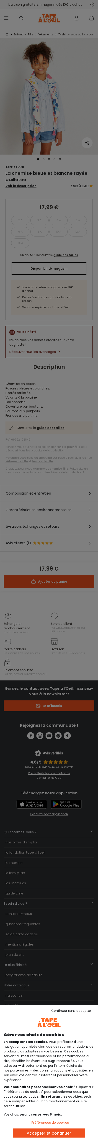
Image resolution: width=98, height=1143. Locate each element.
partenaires (19, 1070)
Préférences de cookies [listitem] (50, 1122)
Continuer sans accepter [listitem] (71, 1010)
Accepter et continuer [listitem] (49, 1133)
